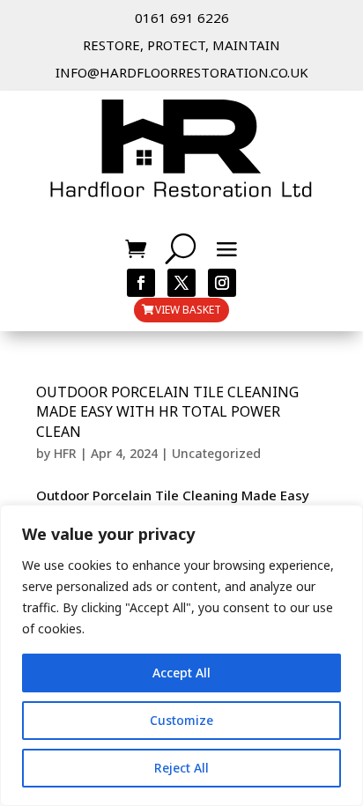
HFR (65, 453)
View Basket (188, 309)
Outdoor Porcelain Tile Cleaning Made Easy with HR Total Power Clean (167, 411)
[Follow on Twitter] (181, 283)
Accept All (181, 672)
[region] (181, 655)
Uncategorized (216, 453)
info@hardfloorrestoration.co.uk (182, 72)
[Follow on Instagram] (222, 283)
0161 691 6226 (182, 17)
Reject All (181, 767)
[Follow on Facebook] (141, 283)
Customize (181, 720)
